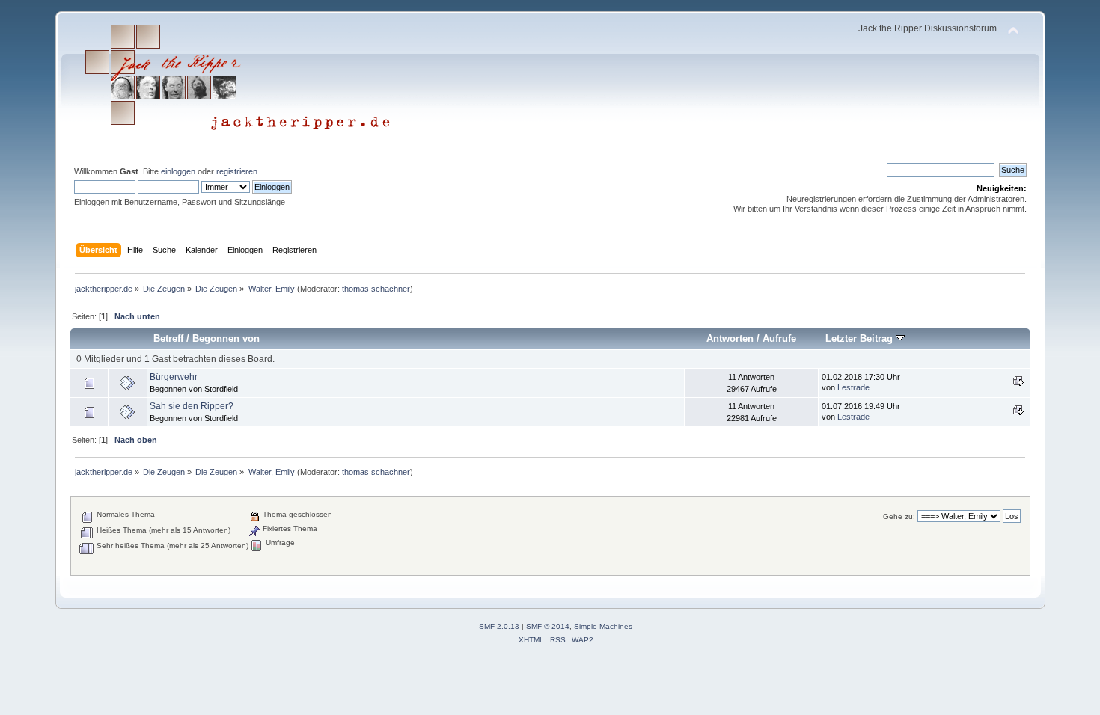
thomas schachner (376, 288)
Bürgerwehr (174, 377)
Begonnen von (226, 338)
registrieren (236, 171)
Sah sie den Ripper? (191, 406)
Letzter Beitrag (860, 338)
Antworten (730, 338)
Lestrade (853, 387)
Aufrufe (779, 338)
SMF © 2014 (547, 626)
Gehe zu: (899, 516)
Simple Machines (603, 626)
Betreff (168, 338)
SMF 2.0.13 (499, 626)
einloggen (178, 171)
